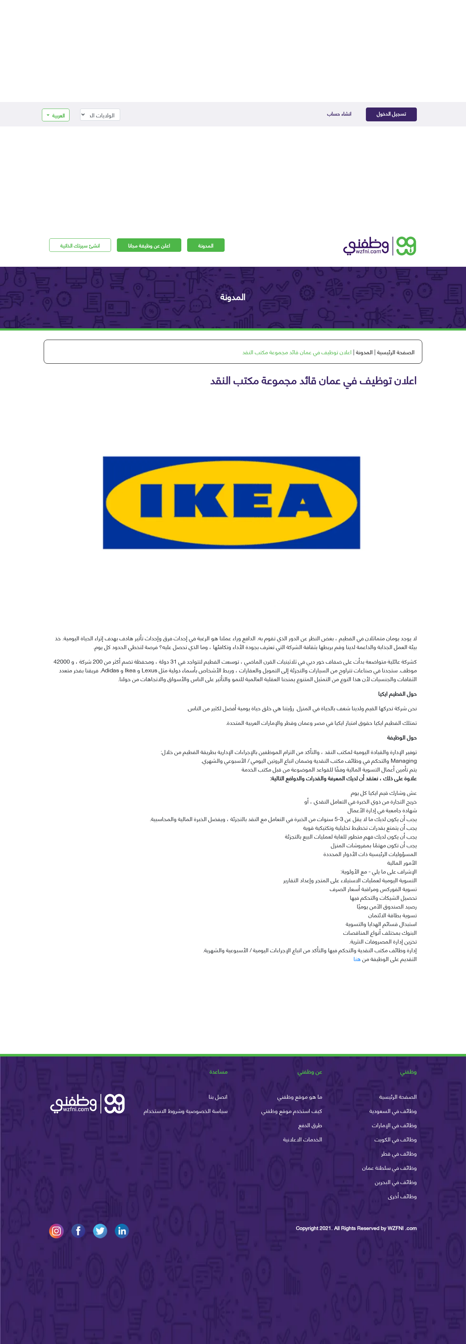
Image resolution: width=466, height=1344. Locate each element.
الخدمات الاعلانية (302, 1138)
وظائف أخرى (402, 1195)
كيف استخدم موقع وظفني (291, 1110)
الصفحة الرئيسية (396, 351)
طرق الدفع (310, 1124)
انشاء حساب (339, 113)
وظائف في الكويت (396, 1138)
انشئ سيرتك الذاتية (80, 245)
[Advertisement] (233, 51)
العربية (58, 115)
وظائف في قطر (399, 1153)
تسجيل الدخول (391, 113)
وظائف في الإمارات (394, 1124)
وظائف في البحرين (396, 1181)
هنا (357, 958)
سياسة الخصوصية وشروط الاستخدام (186, 1110)
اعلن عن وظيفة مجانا (149, 245)
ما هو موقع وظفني (299, 1096)
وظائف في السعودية (393, 1110)
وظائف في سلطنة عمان (389, 1167)
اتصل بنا (218, 1096)
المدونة (205, 245)
